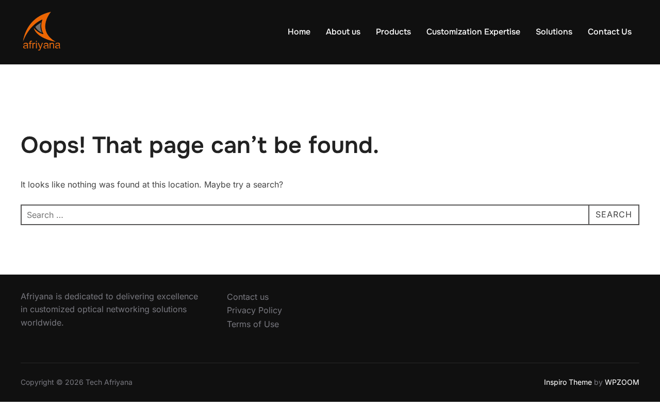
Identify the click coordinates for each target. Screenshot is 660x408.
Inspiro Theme (568, 382)
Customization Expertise (473, 31)
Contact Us (610, 31)
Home (299, 31)
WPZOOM (622, 382)
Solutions (554, 31)
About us (343, 31)
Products (393, 31)
